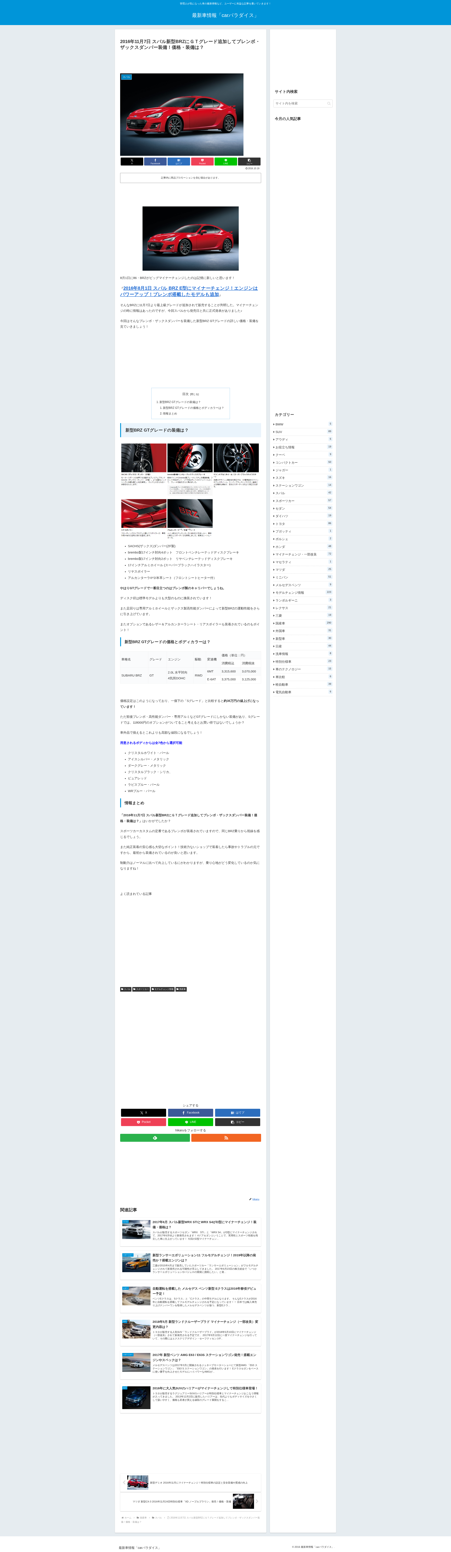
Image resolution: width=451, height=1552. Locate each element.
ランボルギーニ (303, 600)
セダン (303, 508)
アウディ (303, 439)
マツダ (303, 570)
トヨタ (303, 524)
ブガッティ (303, 531)
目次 (185, 394)
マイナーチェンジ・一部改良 (303, 554)
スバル (127, 989)
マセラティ (303, 562)
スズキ (303, 478)
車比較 (303, 677)
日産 (303, 646)
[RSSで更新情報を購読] (226, 1138)
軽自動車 (303, 684)
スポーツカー (142, 989)
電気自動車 (303, 692)
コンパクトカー (303, 462)
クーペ (303, 455)
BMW (303, 424)
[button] (249, 162)
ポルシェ (303, 539)
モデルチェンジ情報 (164, 989)
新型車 (303, 638)
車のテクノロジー (303, 669)
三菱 (303, 615)
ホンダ (303, 547)
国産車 (182, 989)
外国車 (303, 631)
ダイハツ (303, 516)
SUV (303, 432)
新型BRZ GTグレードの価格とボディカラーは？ (193, 407)
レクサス (303, 608)
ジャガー (303, 470)
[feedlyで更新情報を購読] (155, 1138)
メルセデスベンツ (303, 585)
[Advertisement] (190, 61)
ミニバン (303, 577)
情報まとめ (170, 413)
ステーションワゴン (303, 485)
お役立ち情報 (303, 447)
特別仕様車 (303, 661)
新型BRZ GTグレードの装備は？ (180, 402)
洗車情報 (303, 654)
